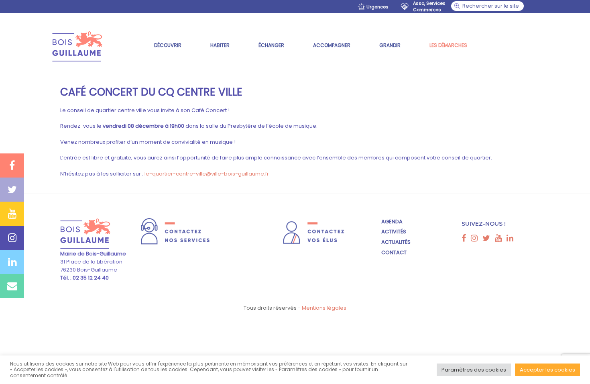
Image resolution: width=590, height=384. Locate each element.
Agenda (392, 221)
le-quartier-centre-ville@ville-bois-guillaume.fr (206, 174)
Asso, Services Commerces (429, 6)
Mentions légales (324, 308)
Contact (394, 252)
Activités (393, 231)
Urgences (377, 7)
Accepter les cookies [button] (547, 370)
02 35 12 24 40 (90, 278)
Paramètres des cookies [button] (473, 370)
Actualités (396, 242)
